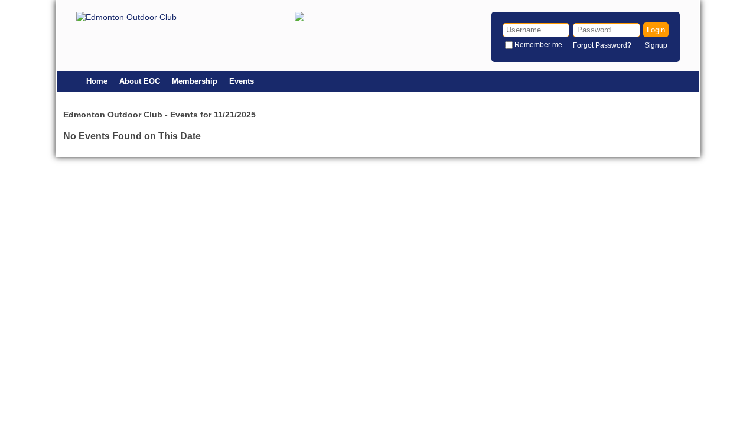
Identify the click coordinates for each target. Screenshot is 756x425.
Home (96, 81)
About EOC (139, 81)
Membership (194, 81)
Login (656, 29)
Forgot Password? (602, 45)
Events (241, 81)
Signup (655, 45)
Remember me (538, 45)
